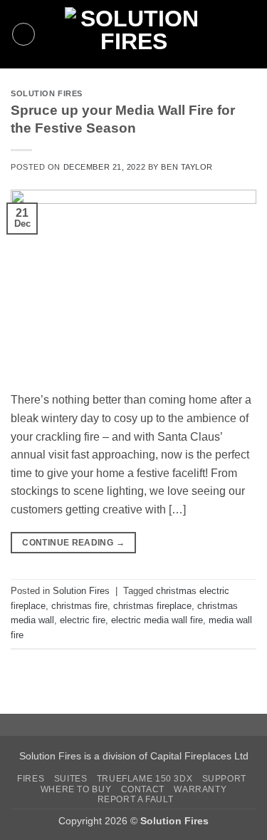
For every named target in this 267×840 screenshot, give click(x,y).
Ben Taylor (187, 167)
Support (224, 779)
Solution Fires (47, 93)
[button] (23, 34)
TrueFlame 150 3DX (144, 779)
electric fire (82, 620)
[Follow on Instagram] (240, 25)
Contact (142, 789)
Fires (30, 779)
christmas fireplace (152, 605)
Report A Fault (136, 799)
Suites (71, 779)
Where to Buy (76, 789)
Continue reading (73, 543)
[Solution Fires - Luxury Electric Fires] (134, 34)
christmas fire (79, 605)
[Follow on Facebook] (222, 25)
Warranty (200, 789)
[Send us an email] (222, 43)
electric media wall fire (157, 620)
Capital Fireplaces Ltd (199, 756)
